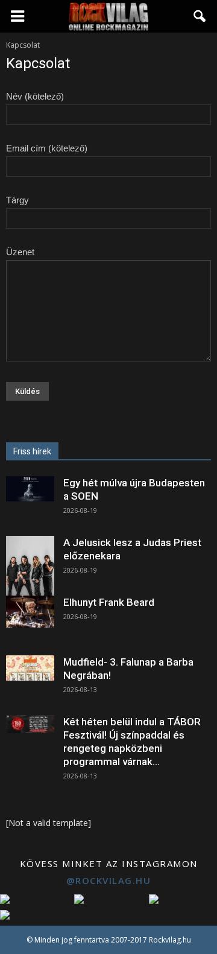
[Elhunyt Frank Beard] (30, 612)
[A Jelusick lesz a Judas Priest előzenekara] (30, 566)
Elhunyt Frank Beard (108, 602)
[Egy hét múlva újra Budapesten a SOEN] (30, 488)
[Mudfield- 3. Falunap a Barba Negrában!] (30, 668)
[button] (200, 16)
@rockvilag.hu (108, 880)
